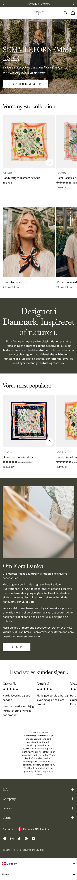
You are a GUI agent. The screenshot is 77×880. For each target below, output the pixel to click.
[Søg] (65, 13)
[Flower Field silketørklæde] (29, 421)
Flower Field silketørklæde (18, 457)
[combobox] (38, 863)
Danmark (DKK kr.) (34, 829)
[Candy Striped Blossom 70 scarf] (29, 141)
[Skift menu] (4, 13)
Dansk (6, 829)
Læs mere (16, 647)
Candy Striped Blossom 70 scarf (21, 178)
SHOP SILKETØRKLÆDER (25, 84)
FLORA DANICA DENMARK (29, 850)
